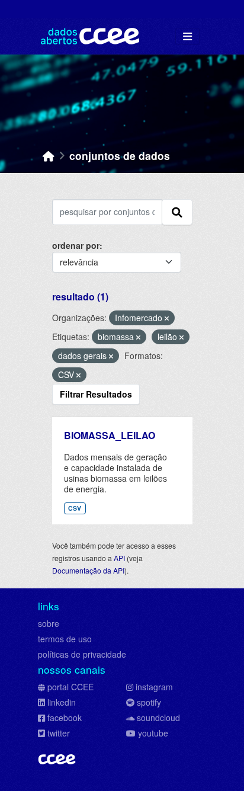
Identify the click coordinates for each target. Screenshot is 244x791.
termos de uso (65, 639)
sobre (48, 623)
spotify (149, 702)
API (119, 558)
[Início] (48, 155)
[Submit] (177, 212)
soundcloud (158, 717)
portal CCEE (70, 687)
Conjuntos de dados (119, 155)
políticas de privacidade (82, 654)
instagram (154, 687)
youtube (153, 733)
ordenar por (75, 245)
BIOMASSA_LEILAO (109, 435)
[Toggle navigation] (187, 36)
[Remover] (167, 318)
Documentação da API (88, 570)
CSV (74, 508)
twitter (58, 733)
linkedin (61, 702)
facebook (64, 717)
